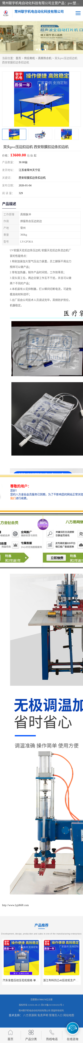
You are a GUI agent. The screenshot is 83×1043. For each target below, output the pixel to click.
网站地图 (68, 1015)
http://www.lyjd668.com (15, 905)
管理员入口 (56, 1015)
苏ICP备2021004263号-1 (52, 1005)
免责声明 (42, 1015)
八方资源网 (30, 1015)
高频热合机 (45, 58)
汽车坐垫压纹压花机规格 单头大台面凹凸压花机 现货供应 (37, 980)
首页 (18, 58)
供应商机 (29, 58)
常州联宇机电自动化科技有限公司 (34, 1010)
